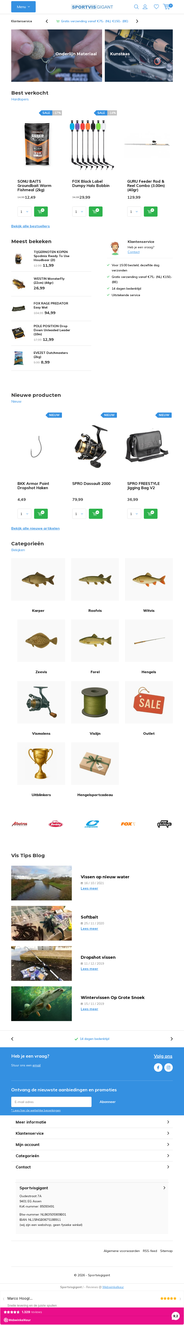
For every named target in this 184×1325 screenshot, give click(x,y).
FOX (128, 824)
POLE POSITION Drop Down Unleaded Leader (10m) (52, 330)
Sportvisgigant (99, 1275)
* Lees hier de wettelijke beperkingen (36, 1110)
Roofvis (95, 610)
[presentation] (49, 21)
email (37, 1065)
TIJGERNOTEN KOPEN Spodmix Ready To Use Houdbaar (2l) (51, 256)
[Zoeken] (136, 6)
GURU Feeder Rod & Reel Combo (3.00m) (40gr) (146, 185)
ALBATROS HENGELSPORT (19, 824)
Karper (38, 610)
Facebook (158, 1067)
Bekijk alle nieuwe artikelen (35, 528)
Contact (134, 252)
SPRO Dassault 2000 (91, 483)
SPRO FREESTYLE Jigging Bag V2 (143, 485)
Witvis (149, 610)
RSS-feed (150, 1251)
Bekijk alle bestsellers (30, 226)
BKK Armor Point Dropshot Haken (33, 485)
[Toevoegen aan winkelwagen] (41, 211)
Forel (95, 672)
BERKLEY (55, 824)
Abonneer (108, 1102)
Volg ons (163, 1056)
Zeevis (41, 672)
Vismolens (41, 733)
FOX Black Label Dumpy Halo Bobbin (91, 183)
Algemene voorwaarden (122, 1251)
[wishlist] (156, 6)
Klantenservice (21, 21)
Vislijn (95, 733)
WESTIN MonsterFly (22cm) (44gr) (49, 281)
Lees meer (89, 888)
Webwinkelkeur (113, 1287)
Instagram (168, 1067)
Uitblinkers (41, 794)
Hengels (149, 672)
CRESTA (92, 824)
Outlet (149, 733)
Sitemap (166, 1251)
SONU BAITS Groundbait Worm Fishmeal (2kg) (34, 185)
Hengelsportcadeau (95, 794)
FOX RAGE (164, 824)
